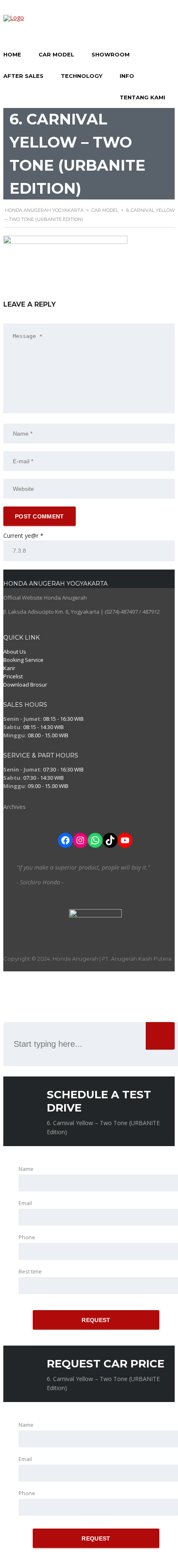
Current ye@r (23, 535)
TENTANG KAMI (142, 97)
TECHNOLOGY (81, 76)
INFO (127, 76)
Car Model (56, 54)
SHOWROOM (110, 54)
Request (96, 1320)
